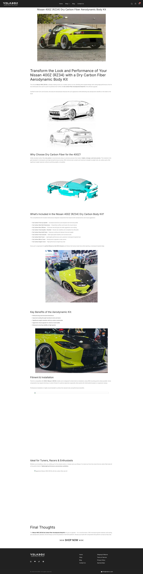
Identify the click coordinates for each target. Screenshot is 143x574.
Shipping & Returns (102, 554)
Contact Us (80, 3)
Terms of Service (102, 557)
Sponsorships (101, 563)
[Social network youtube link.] (35, 561)
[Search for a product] (132, 4)
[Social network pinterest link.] (43, 561)
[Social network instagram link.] (30, 561)
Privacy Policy (101, 560)
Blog (73, 3)
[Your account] (135, 4)
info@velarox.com (108, 571)
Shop (66, 3)
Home (61, 3)
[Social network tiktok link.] (39, 561)
